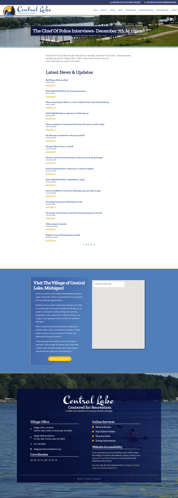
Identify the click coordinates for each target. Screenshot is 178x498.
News (120, 10)
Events (112, 10)
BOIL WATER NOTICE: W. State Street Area (66, 91)
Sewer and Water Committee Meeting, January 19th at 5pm (73, 190)
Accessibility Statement (110, 458)
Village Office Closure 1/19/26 (59, 146)
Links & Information (146, 10)
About (103, 10)
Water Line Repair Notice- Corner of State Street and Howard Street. (77, 102)
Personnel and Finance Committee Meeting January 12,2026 (74, 213)
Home (95, 10)
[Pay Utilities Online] (93, 431)
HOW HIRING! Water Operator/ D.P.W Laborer (67, 113)
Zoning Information (105, 440)
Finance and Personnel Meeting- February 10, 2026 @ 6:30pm (74, 157)
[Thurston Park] (93, 436)
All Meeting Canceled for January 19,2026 (65, 135)
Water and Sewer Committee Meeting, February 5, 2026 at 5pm (75, 124)
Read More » (51, 85)
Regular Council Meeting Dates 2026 (63, 235)
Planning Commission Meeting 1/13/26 (64, 202)
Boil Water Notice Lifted (57, 80)
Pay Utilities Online (105, 431)
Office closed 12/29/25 (56, 224)
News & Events (103, 427)
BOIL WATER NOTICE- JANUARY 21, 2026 (65, 179)
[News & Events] (93, 427)
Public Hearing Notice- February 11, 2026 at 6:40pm (70, 168)
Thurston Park (131, 10)
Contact (174, 10)
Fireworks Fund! (162, 10)
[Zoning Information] (93, 441)
